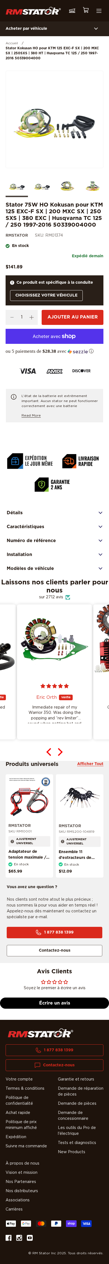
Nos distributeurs (22, 1191)
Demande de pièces (77, 1104)
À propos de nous (22, 1163)
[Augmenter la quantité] (31, 317)
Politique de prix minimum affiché (21, 1125)
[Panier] (85, 10)
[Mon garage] (72, 10)
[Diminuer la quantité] (12, 317)
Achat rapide (18, 1113)
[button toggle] (96, 28)
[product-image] (29, 798)
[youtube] (30, 1239)
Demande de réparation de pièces (80, 1091)
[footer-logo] (40, 1033)
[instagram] (19, 1239)
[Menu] (98, 10)
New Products (71, 1152)
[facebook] (8, 1239)
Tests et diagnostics (77, 1143)
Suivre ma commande (26, 1146)
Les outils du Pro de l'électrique (77, 1131)
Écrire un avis (54, 1003)
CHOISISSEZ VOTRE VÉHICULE (46, 295)
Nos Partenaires (21, 1182)
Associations (18, 1200)
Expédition (16, 1137)
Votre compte (19, 1079)
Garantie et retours (76, 1079)
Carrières (14, 1209)
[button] (54, 351)
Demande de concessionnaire (73, 1116)
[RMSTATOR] (33, 11)
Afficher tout (90, 764)
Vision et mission (21, 1173)
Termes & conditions (25, 1089)
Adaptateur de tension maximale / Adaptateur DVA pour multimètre (27, 860)
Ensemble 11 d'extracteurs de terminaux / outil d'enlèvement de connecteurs (75, 863)
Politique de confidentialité (19, 1101)
